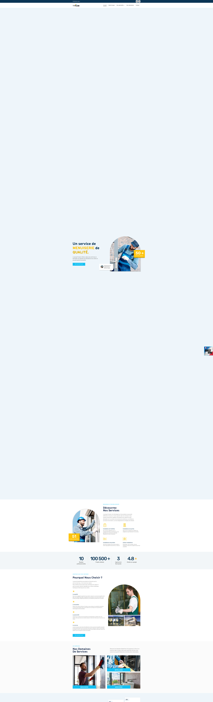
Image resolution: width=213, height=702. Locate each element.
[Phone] (139, 1)
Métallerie (119, 670)
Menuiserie (84, 687)
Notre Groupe (112, 5)
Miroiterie (118, 687)
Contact (137, 5)
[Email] (137, 1)
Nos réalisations (130, 5)
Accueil (105, 5)
